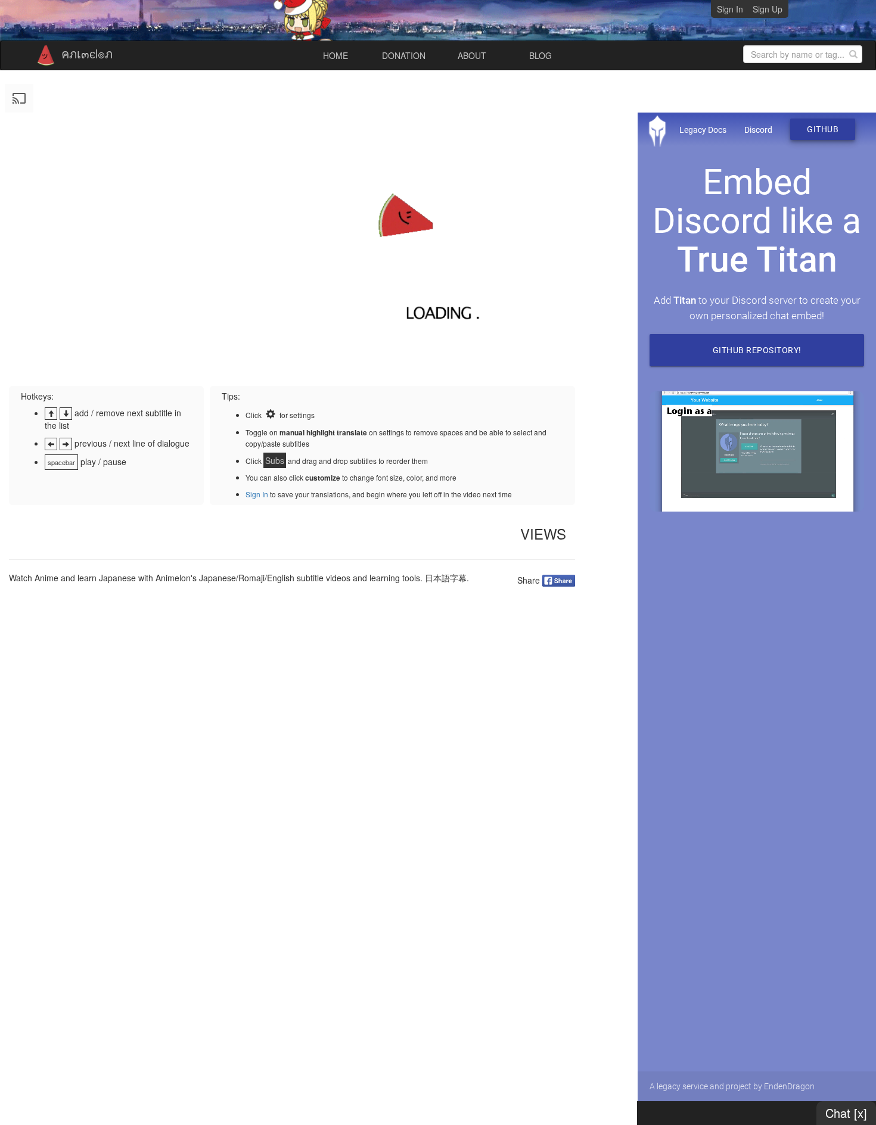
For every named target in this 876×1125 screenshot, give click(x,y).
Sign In (730, 9)
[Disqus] (292, 747)
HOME (335, 55)
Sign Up (767, 9)
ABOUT (472, 55)
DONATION (403, 55)
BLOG (540, 55)
